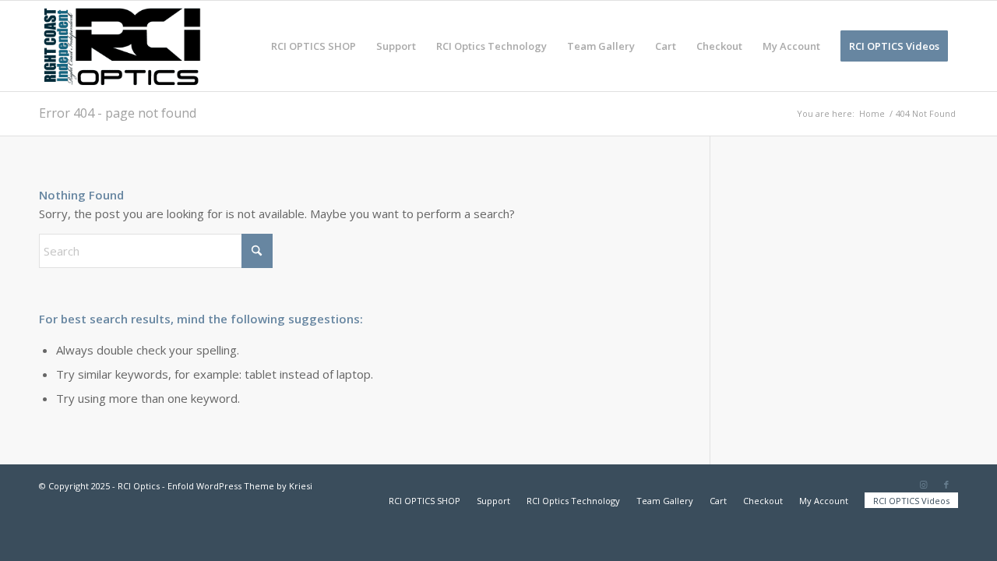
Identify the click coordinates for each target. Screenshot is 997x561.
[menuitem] (313, 46)
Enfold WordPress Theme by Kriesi (239, 486)
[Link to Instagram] (923, 484)
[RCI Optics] (122, 46)
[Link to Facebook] (946, 484)
